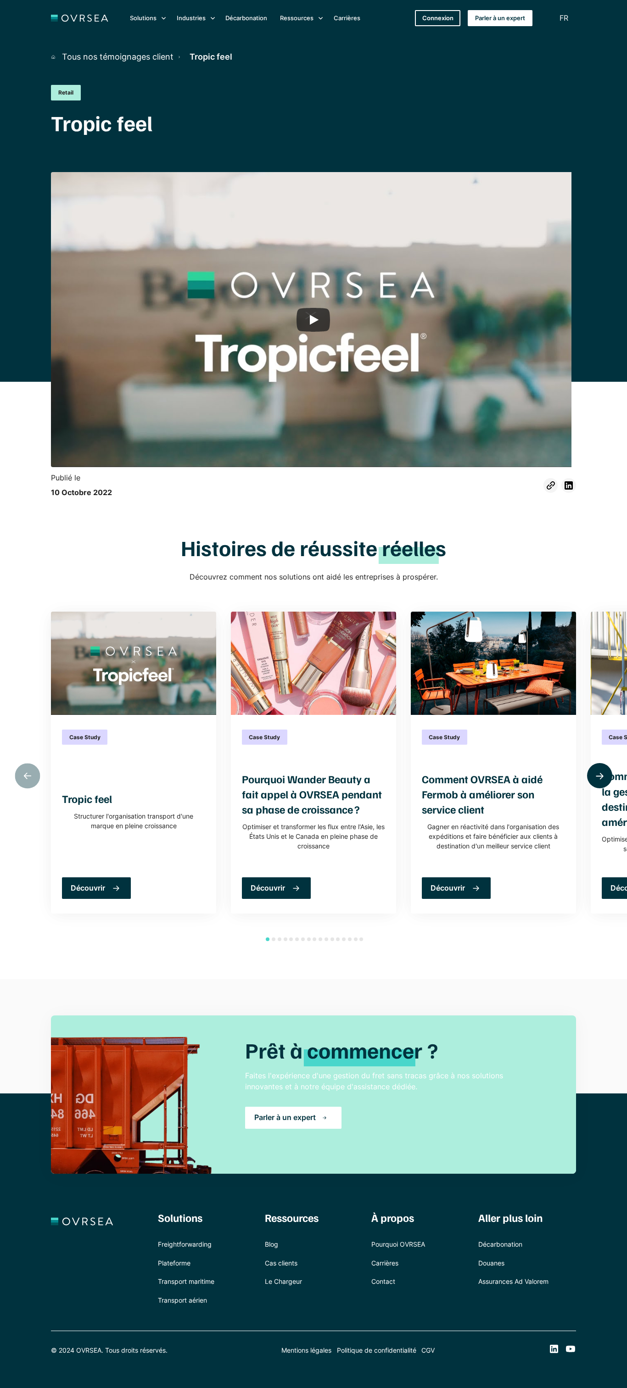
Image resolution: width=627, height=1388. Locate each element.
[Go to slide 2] (273, 939)
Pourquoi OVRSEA (398, 1244)
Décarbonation (246, 18)
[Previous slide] (27, 775)
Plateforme (174, 1263)
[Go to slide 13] (338, 939)
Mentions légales (306, 1350)
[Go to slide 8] (309, 939)
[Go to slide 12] (332, 939)
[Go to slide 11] (326, 939)
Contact (383, 1281)
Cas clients (281, 1263)
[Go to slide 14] (344, 939)
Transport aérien (182, 1300)
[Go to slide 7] (303, 939)
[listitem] (133, 763)
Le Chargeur (283, 1281)
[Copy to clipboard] (550, 485)
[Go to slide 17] (361, 939)
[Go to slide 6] (297, 939)
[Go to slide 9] (314, 939)
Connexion (437, 18)
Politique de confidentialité (376, 1350)
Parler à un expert (500, 18)
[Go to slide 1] (267, 939)
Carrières (347, 18)
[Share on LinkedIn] (568, 485)
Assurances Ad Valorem (513, 1281)
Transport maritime (186, 1281)
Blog (271, 1244)
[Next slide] (599, 775)
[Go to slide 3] (279, 939)
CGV (428, 1350)
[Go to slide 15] (350, 939)
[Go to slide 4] (285, 939)
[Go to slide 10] (320, 939)
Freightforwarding (185, 1244)
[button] (146, 18)
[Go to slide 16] (356, 939)
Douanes (491, 1263)
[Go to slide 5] (291, 939)
